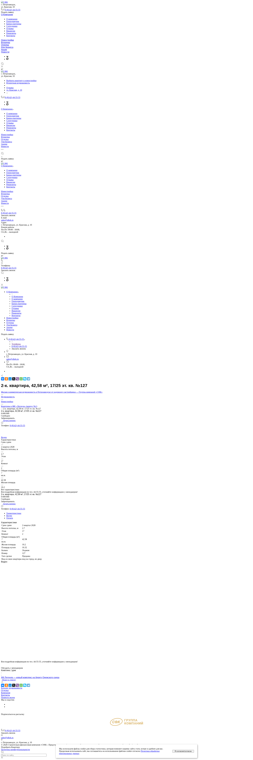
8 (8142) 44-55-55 (12, 10)
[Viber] (17, 378)
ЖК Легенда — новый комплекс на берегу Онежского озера (30, 677)
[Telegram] (28, 378)
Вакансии (10, 31)
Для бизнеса (7, 47)
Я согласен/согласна (183, 751)
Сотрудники (11, 26)
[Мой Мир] (10, 378)
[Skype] (24, 378)
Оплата (9, 518)
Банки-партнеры (13, 24)
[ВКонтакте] (7, 56)
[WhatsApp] (21, 378)
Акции (4, 49)
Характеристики (13, 513)
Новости (5, 52)
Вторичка (5, 42)
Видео (9, 516)
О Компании (7, 14)
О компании (11, 19)
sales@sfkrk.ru (7, 220)
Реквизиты (11, 33)
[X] (13, 378)
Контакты (10, 36)
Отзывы (10, 28)
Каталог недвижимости (11, 688)
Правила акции (8, 697)
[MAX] (7, 59)
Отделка (5, 45)
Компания (5, 693)
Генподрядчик (12, 21)
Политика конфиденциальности (15, 749)
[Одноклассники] (6, 378)
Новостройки (7, 40)
